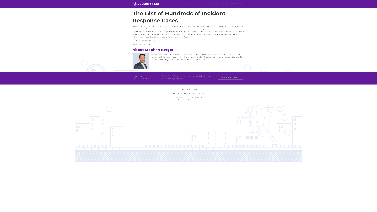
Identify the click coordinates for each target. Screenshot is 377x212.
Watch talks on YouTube (188, 90)
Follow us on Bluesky (180, 93)
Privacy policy (182, 100)
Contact (207, 4)
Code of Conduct (193, 100)
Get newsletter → (230, 77)
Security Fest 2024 (148, 40)
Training (216, 4)
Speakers (225, 4)
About (189, 4)
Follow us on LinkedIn (196, 93)
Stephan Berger (144, 44)
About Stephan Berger (153, 50)
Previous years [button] (236, 4)
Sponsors (197, 4)
